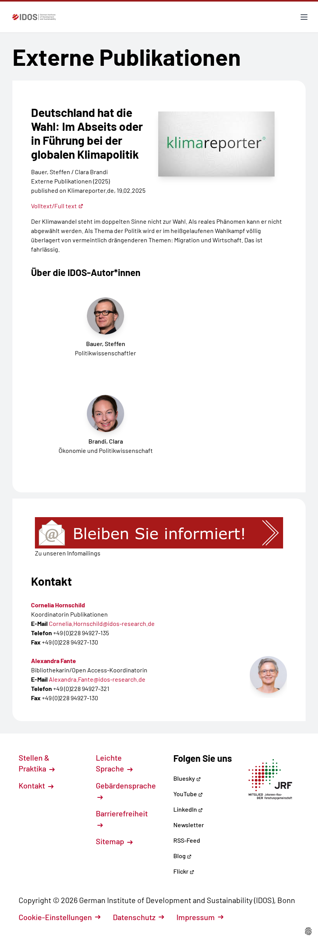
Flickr (181, 871)
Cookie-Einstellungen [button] (55, 917)
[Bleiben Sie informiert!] (159, 532)
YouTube (185, 793)
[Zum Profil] (268, 674)
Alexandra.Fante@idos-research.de (97, 679)
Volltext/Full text (54, 205)
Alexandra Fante (53, 660)
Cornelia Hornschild (58, 604)
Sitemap (111, 841)
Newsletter (188, 824)
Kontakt (33, 785)
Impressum (195, 917)
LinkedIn (185, 809)
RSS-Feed (186, 840)
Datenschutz (134, 917)
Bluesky (184, 778)
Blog (180, 855)
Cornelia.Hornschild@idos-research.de (102, 623)
